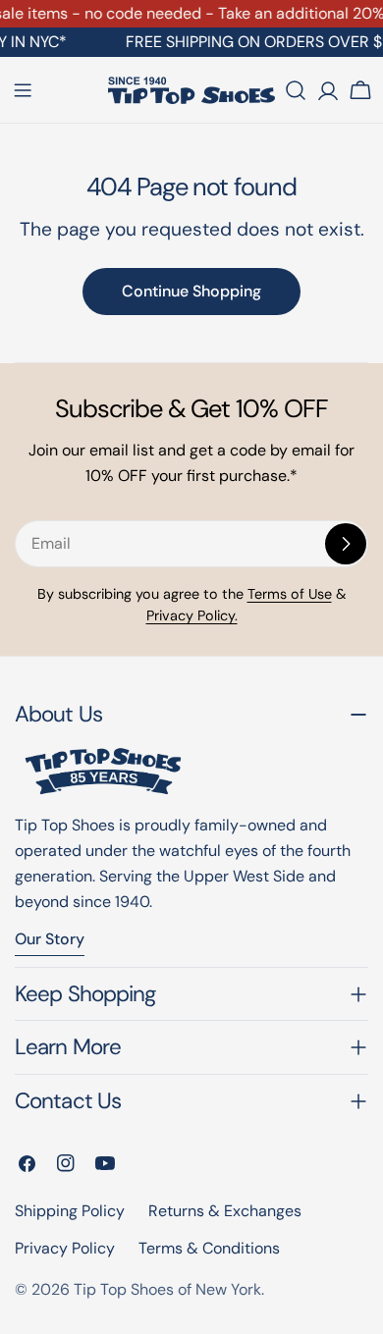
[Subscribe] (345, 543)
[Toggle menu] (22, 90)
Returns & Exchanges (224, 1211)
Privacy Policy (65, 1248)
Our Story (49, 939)
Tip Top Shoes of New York (167, 1289)
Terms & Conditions (209, 1248)
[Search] (295, 90)
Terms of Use (289, 594)
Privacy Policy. (192, 615)
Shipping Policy (70, 1211)
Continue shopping (191, 291)
